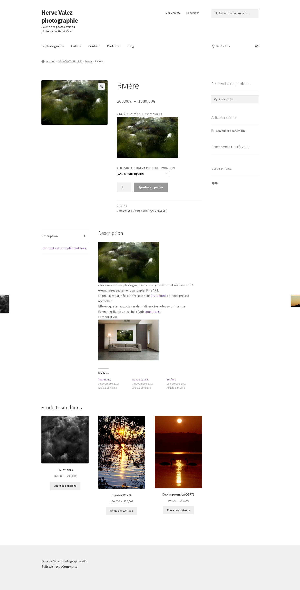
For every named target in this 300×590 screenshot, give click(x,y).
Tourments (104, 379)
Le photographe (52, 46)
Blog (130, 46)
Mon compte (173, 13)
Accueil (50, 61)
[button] (101, 86)
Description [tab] (49, 236)
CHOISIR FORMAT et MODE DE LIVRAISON (146, 168)
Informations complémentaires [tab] (63, 248)
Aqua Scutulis (140, 379)
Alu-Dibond (158, 296)
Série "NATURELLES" (70, 61)
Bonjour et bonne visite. (231, 131)
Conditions (192, 13)
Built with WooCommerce (59, 566)
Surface (171, 379)
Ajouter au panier (150, 187)
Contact (94, 46)
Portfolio (113, 46)
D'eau (88, 61)
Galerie (76, 46)
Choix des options (65, 486)
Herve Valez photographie (59, 16)
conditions (152, 312)
